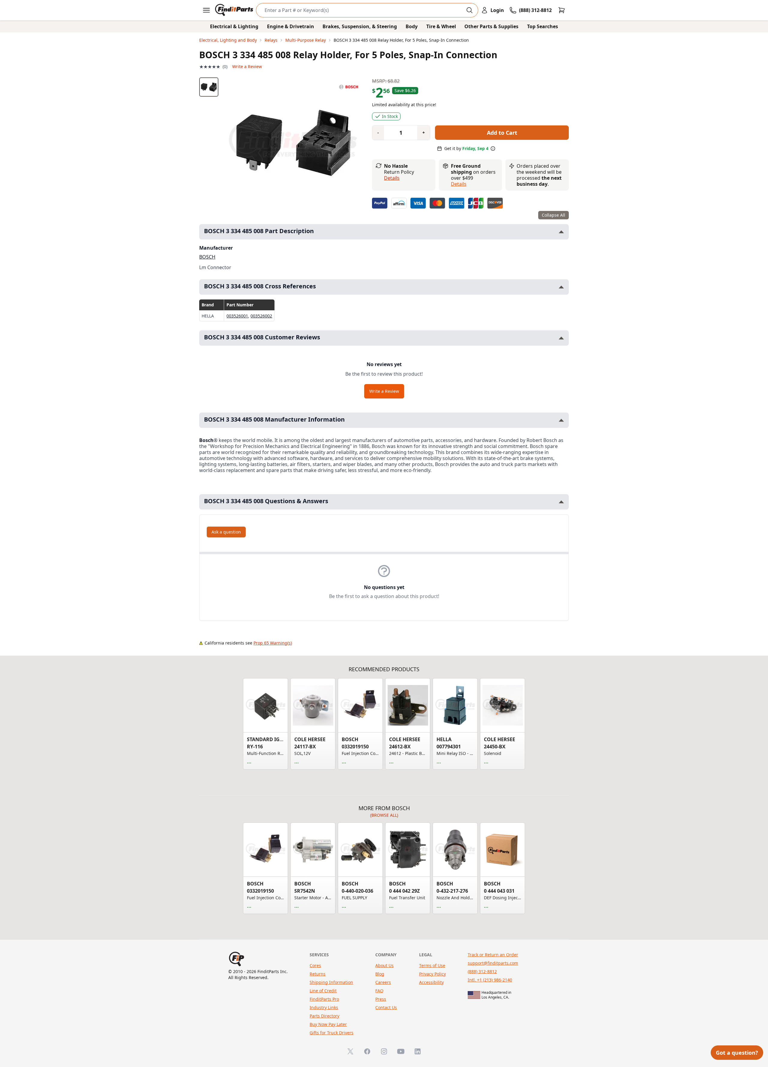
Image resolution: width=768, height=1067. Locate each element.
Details (392, 178)
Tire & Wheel (441, 26)
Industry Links (324, 1007)
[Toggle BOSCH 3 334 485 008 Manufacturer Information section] (561, 420)
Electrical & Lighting (234, 26)
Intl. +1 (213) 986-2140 (490, 980)
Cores (315, 965)
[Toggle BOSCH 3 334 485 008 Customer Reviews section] (561, 338)
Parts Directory (324, 1016)
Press (380, 999)
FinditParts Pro (324, 999)
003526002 (261, 316)
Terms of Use (432, 965)
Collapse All (553, 215)
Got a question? (737, 1052)
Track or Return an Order (493, 954)
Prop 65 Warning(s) (273, 643)
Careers (383, 982)
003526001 (237, 316)
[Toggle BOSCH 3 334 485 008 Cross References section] (561, 287)
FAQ (379, 990)
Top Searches (542, 26)
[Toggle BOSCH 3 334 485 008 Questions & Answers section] (561, 501)
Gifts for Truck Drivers (331, 1032)
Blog (379, 974)
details (458, 184)
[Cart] (561, 10)
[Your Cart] (561, 10)
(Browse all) (384, 815)
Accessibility (431, 982)
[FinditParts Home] (235, 10)
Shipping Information (331, 982)
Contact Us (386, 1007)
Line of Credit (323, 990)
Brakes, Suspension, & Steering (359, 26)
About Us (384, 965)
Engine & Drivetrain (290, 26)
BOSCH (207, 257)
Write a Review (247, 66)
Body (412, 26)
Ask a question (226, 532)
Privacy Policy (432, 974)
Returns (318, 974)
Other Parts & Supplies (491, 26)
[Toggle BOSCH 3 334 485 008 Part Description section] (561, 231)
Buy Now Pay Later (328, 1024)
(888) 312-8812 (482, 971)
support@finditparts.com (493, 963)
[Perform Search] (469, 10)
